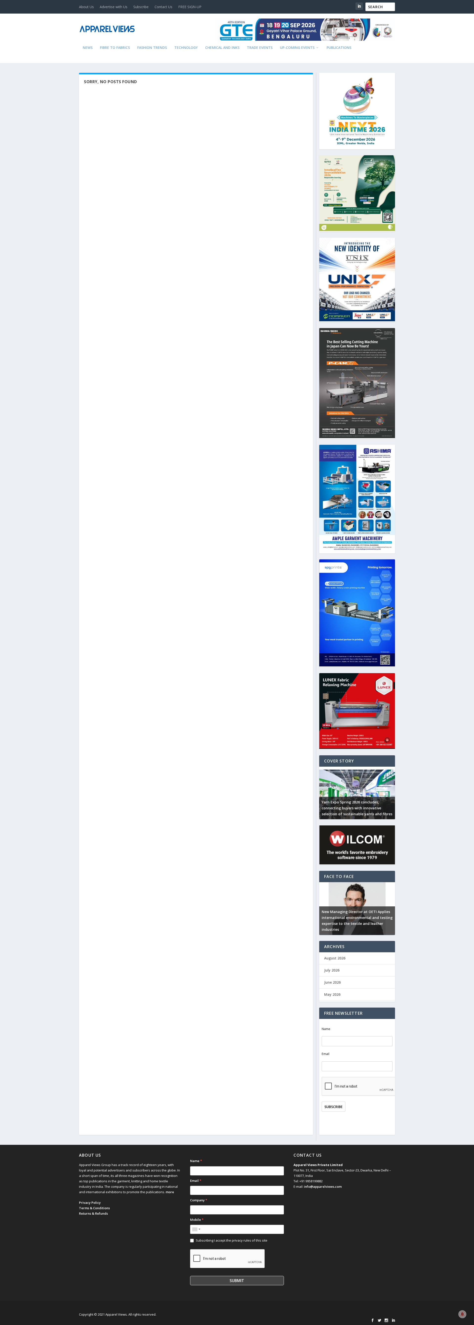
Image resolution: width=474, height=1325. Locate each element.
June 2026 (332, 982)
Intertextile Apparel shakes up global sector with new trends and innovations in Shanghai (356, 808)
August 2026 (334, 958)
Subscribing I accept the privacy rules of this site (231, 1240)
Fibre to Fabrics (115, 48)
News (88, 48)
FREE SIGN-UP (189, 6)
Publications (339, 48)
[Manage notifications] (462, 1314)
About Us (86, 6)
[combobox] (196, 1229)
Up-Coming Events (297, 48)
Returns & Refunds (93, 1213)
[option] (357, 793)
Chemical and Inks (222, 48)
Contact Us (163, 6)
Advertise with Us (113, 6)
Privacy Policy (90, 1202)
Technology (186, 48)
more (170, 1192)
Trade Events (260, 48)
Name (326, 1029)
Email (325, 1054)
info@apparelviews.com (323, 1186)
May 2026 (332, 994)
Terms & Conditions (94, 1208)
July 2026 (331, 970)
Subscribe (141, 6)
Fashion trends (152, 48)
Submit (237, 1280)
